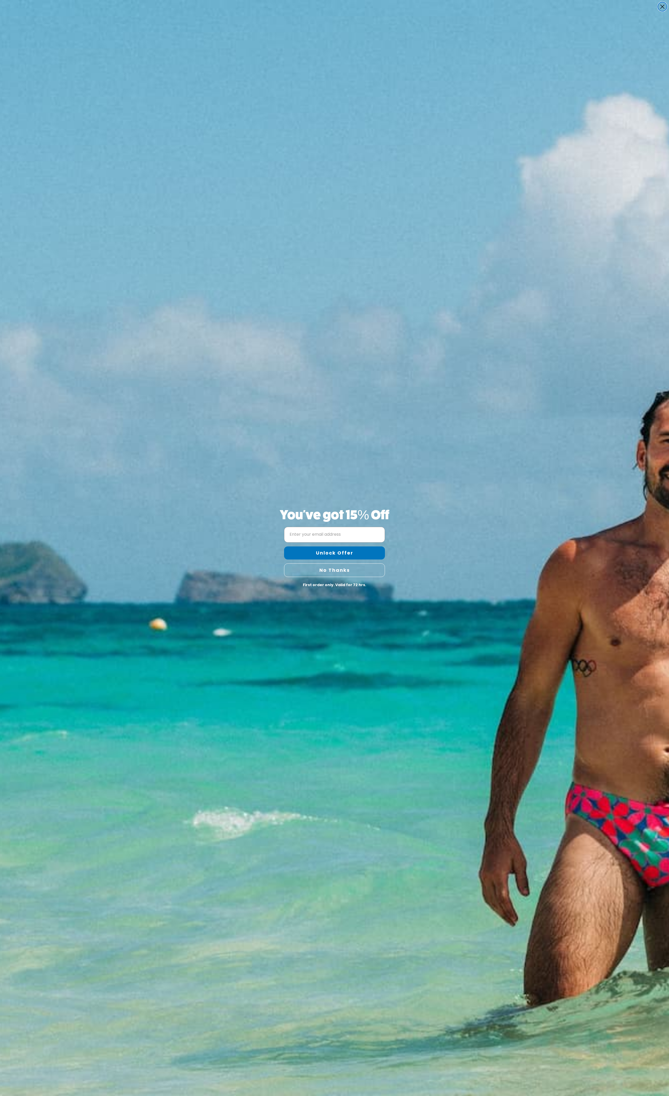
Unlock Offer (334, 553)
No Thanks (334, 570)
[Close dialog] (662, 6)
